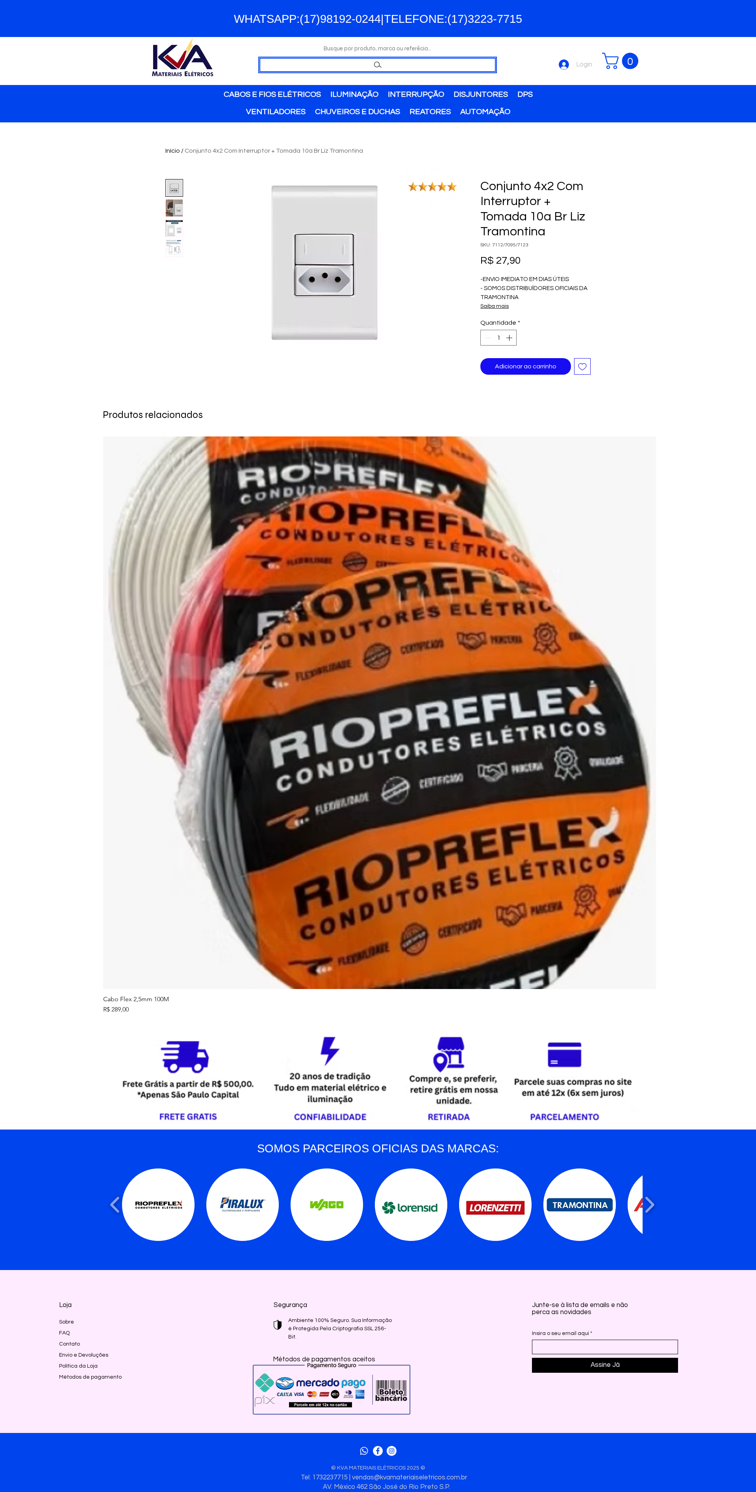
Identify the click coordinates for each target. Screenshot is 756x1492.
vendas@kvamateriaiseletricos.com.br (409, 1477)
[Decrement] (487, 337)
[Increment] (509, 337)
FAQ (64, 1333)
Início (172, 151)
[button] (622, 61)
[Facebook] (378, 1451)
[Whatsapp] (364, 1451)
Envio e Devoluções (83, 1355)
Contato (69, 1344)
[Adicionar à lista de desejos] (582, 366)
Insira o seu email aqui (560, 1333)
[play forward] (649, 1204)
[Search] (377, 65)
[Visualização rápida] (379, 712)
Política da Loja (78, 1366)
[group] (379, 725)
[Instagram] (392, 1451)
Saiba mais (494, 306)
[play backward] (115, 1204)
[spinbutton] (498, 337)
